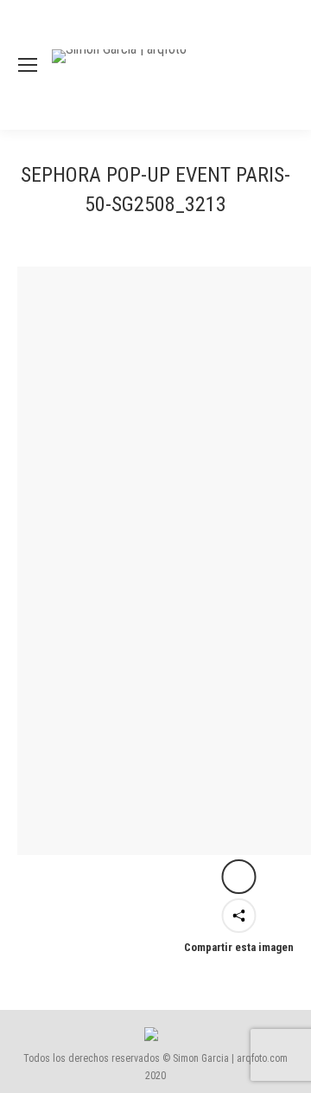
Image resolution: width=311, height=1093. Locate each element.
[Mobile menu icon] (27, 65)
